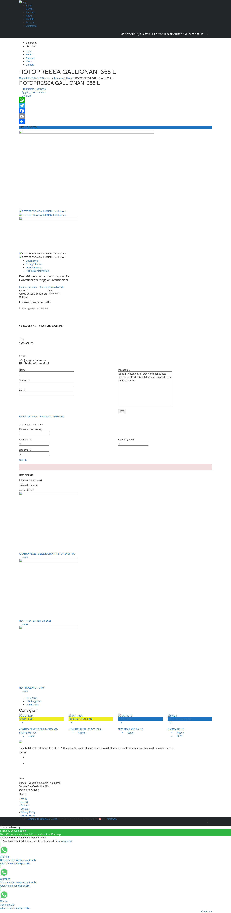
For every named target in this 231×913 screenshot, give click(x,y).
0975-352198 (196, 34)
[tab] (31, 697)
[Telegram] (115, 105)
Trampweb (111, 818)
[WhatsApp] (115, 100)
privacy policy (65, 841)
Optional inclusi (34, 267)
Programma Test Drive (33, 88)
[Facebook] (115, 110)
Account (30, 22)
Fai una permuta (28, 287)
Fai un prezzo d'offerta (52, 287)
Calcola (23, 460)
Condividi (26, 95)
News (29, 15)
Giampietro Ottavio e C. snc (43, 818)
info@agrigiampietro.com (32, 360)
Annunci (30, 12)
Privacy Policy (28, 812)
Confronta (31, 25)
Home (29, 5)
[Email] (115, 116)
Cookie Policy (28, 815)
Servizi (29, 8)
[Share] (115, 121)
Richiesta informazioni (37, 270)
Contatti (30, 19)
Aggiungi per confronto (33, 92)
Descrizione (32, 260)
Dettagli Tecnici (34, 264)
